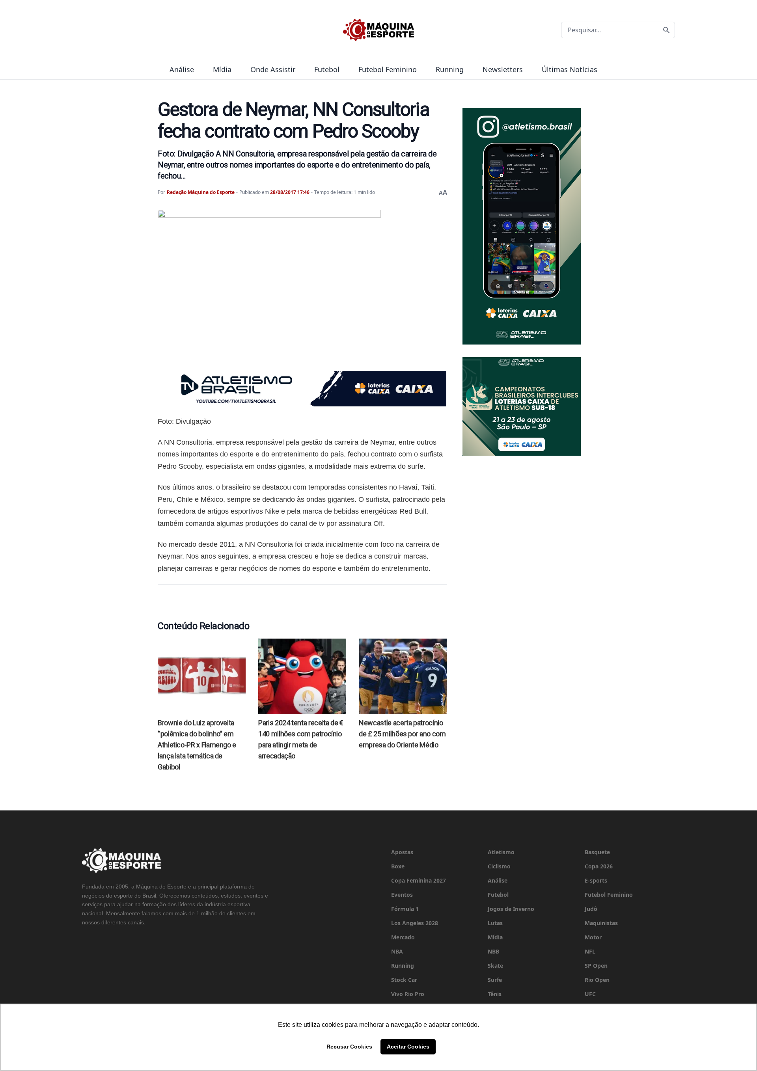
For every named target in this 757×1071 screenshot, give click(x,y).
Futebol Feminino (387, 69)
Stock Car (404, 979)
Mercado (403, 937)
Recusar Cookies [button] (349, 1046)
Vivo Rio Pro (407, 994)
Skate (495, 965)
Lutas (495, 923)
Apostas (402, 852)
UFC (590, 994)
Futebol (326, 69)
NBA (397, 951)
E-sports (596, 880)
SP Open (596, 965)
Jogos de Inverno (511, 909)
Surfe (495, 979)
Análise (182, 69)
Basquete (597, 852)
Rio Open (597, 979)
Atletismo (501, 852)
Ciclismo (499, 866)
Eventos (402, 894)
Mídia (222, 69)
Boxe (398, 866)
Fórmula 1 (405, 909)
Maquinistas (601, 923)
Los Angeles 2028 (414, 923)
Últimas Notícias (569, 69)
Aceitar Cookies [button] (408, 1046)
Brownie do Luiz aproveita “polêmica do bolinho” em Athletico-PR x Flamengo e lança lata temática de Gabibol (197, 745)
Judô (591, 909)
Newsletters (503, 69)
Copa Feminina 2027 (418, 880)
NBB (493, 951)
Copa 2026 (599, 866)
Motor (593, 937)
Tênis (495, 994)
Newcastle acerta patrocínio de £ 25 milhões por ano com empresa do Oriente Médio (402, 734)
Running (450, 69)
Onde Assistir (272, 69)
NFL (590, 951)
